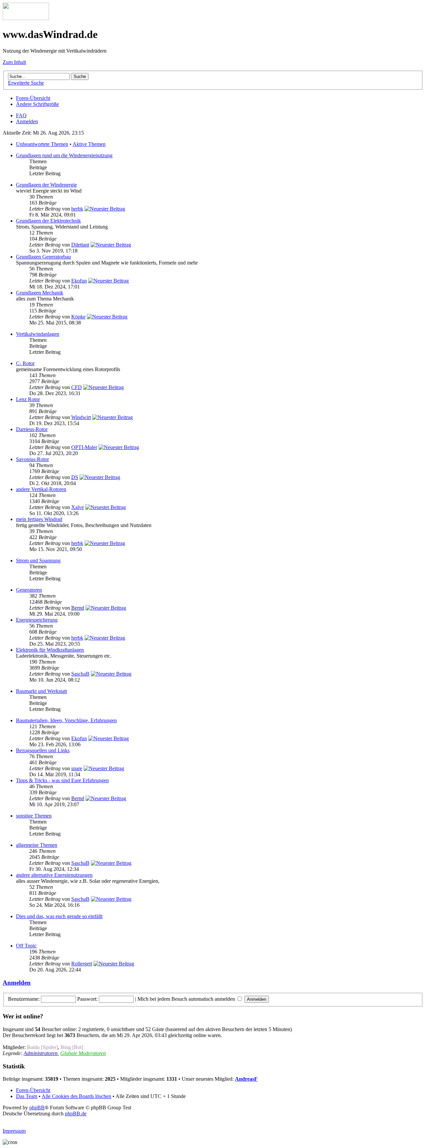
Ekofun (79, 281)
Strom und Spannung (38, 560)
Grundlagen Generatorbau (43, 257)
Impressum (14, 1131)
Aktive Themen (89, 144)
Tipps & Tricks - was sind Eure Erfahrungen (62, 780)
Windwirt (81, 417)
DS (74, 477)
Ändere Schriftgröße (37, 104)
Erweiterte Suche (26, 83)
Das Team (26, 1096)
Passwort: (87, 999)
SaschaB (80, 674)
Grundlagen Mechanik (39, 292)
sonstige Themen (34, 816)
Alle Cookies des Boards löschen (76, 1096)
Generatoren (29, 590)
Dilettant (80, 245)
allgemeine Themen (36, 845)
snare (76, 768)
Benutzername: (24, 999)
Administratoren (41, 1053)
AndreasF (246, 1079)
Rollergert (81, 963)
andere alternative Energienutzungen (54, 875)
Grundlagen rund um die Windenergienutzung (64, 155)
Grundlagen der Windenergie (46, 185)
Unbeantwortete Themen (42, 144)
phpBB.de (76, 1113)
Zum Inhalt (14, 62)
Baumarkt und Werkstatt (41, 691)
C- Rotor (25, 363)
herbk (77, 209)
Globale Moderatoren (83, 1053)
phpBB (37, 1107)
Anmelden (27, 121)
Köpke (78, 316)
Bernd (77, 608)
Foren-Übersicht (33, 98)
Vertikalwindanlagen (37, 334)
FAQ (21, 115)
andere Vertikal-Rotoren (41, 489)
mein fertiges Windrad (39, 519)
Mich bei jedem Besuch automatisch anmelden (186, 999)
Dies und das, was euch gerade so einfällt (59, 916)
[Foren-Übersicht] (26, 18)
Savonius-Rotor (32, 459)
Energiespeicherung (37, 620)
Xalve (77, 507)
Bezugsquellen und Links (43, 750)
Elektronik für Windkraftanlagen (50, 650)
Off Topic (26, 945)
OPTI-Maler (84, 447)
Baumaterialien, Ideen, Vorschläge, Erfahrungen (66, 720)
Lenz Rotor (28, 399)
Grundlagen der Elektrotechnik (48, 221)
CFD (76, 387)
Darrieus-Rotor (32, 429)
